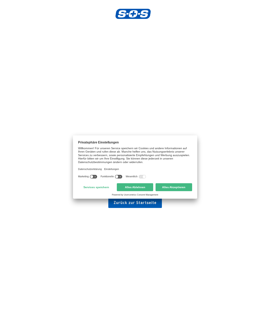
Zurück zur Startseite (135, 202)
